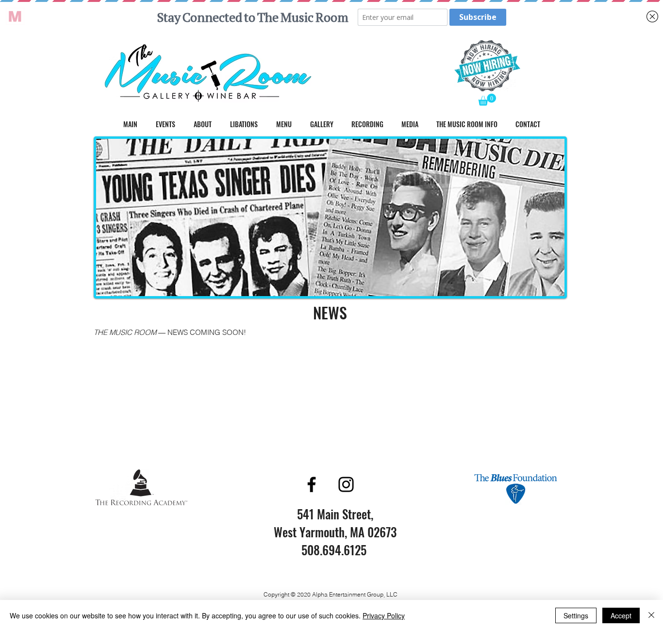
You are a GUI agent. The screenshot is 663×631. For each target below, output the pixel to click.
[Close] (651, 615)
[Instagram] (346, 484)
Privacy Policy (384, 615)
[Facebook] (311, 484)
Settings (576, 615)
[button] (487, 100)
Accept (621, 615)
